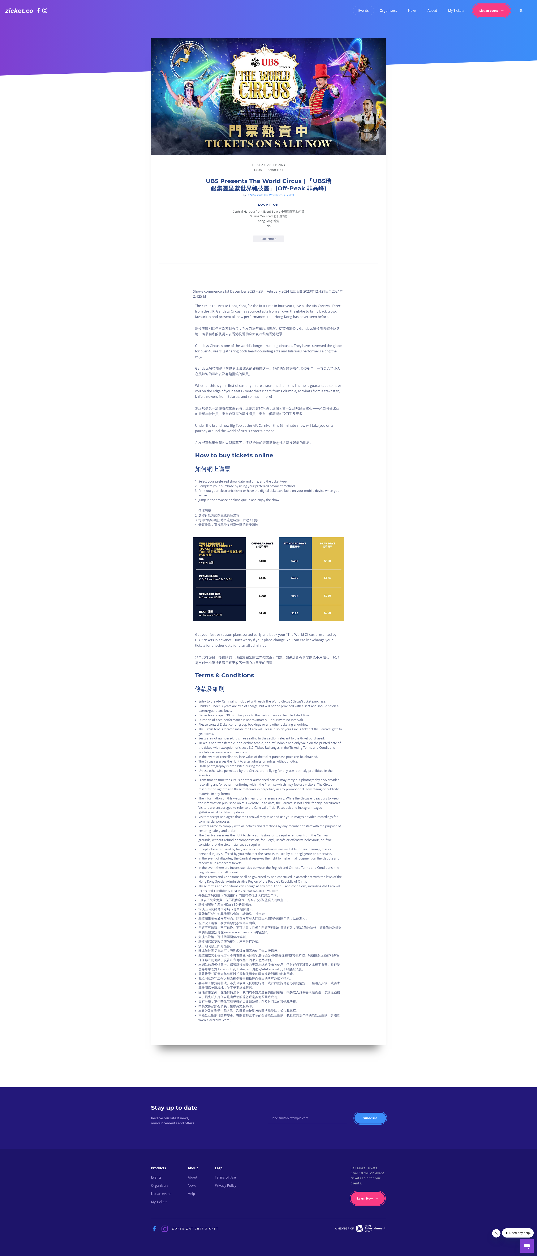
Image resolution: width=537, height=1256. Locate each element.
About (432, 10)
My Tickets (456, 10)
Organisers (388, 10)
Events (363, 10)
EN (521, 10)
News (412, 10)
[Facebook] (39, 10)
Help (191, 1193)
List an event (488, 11)
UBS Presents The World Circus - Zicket (270, 195)
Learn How (365, 1198)
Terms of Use (225, 1177)
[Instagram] (44, 10)
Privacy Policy (225, 1185)
